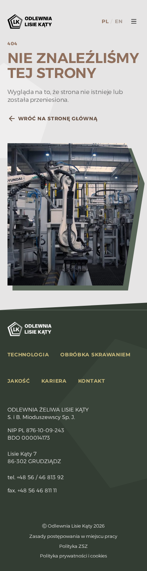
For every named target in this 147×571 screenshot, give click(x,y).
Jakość (18, 381)
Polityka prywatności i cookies (73, 556)
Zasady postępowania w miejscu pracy (73, 536)
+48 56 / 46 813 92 (40, 477)
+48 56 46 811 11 (37, 490)
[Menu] (134, 21)
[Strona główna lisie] (29, 21)
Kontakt (91, 381)
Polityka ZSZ (73, 546)
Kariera (54, 381)
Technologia (28, 354)
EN (118, 21)
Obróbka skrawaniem (95, 354)
